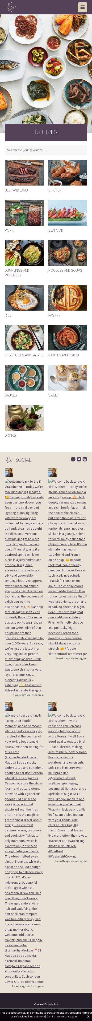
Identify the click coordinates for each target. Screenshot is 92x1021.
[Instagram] (85, 459)
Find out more (36, 1017)
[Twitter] (79, 459)
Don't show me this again (61, 1017)
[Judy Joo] (10, 7)
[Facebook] (73, 459)
